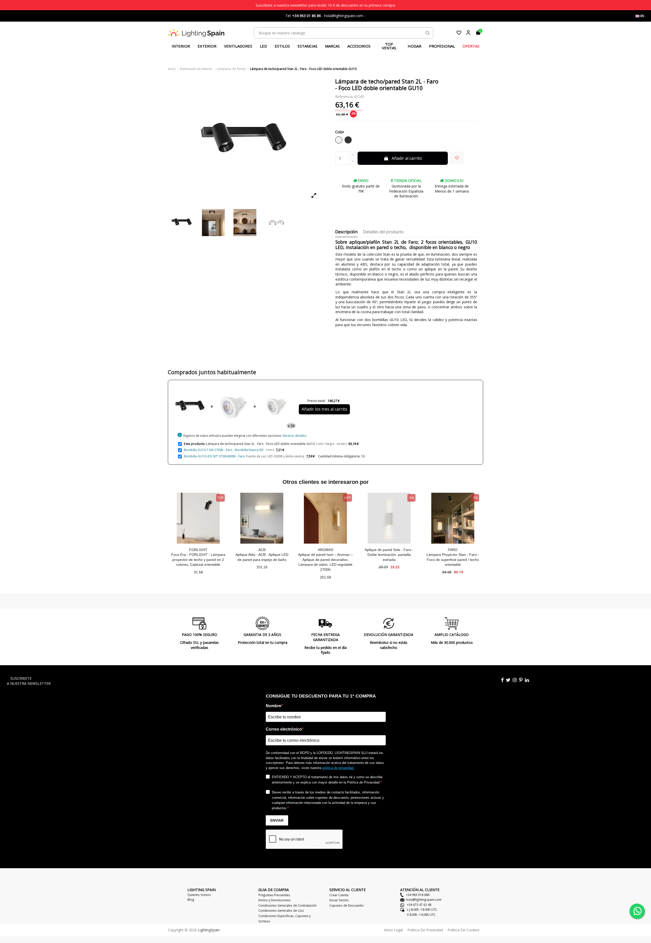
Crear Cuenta (338, 895)
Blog (190, 899)
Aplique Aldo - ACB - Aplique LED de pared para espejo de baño (261, 557)
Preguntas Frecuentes (274, 895)
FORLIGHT (198, 550)
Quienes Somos (199, 895)
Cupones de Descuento (346, 905)
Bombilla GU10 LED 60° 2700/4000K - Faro (214, 456)
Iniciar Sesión (339, 900)
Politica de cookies (464, 929)
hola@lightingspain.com (423, 899)
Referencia (344, 96)
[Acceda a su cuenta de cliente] (468, 33)
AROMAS (325, 550)
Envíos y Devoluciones (274, 900)
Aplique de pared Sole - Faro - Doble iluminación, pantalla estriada (389, 555)
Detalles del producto (383, 232)
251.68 (325, 577)
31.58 (198, 572)
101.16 (262, 567)
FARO (452, 550)
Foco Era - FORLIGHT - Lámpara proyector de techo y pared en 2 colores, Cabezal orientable (198, 560)
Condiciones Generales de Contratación (287, 905)
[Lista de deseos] (459, 33)
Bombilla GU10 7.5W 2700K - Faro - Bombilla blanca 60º (224, 450)
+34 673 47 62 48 (418, 905)
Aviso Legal (393, 929)
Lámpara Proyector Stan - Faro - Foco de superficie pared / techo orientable (452, 560)
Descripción (346, 232)
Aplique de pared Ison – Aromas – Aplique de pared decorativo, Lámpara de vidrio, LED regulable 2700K (325, 562)
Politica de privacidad (425, 929)
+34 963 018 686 (417, 895)
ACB (261, 550)
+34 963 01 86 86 (306, 15)
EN (642, 16)
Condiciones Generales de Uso (281, 910)
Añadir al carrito (407, 158)
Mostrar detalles (294, 435)
